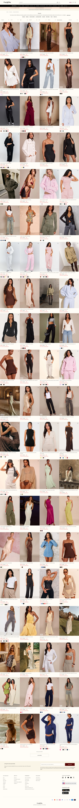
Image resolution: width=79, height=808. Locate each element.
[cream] (25, 57)
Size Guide (4, 780)
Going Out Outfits (32, 16)
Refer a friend (38, 780)
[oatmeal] (64, 384)
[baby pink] (1, 94)
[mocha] (1, 131)
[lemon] (2, 456)
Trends (52, 16)
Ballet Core (55, 16)
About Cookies (27, 780)
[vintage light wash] (42, 94)
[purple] (42, 603)
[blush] (20, 131)
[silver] (20, 494)
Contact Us (15, 783)
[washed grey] (2, 240)
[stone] (43, 603)
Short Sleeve (48, 16)
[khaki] (1, 204)
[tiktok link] (71, 777)
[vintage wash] (1, 240)
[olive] (5, 167)
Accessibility (27, 783)
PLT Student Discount (17, 779)
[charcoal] (20, 93)
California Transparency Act (29, 787)
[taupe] (5, 456)
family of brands (72, 767)
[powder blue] (60, 348)
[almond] (46, 603)
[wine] (22, 57)
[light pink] (26, 93)
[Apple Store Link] (65, 793)
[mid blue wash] (4, 240)
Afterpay (4, 783)
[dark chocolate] (5, 604)
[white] (2, 94)
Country (63, 780)
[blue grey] (22, 131)
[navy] (63, 384)
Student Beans (5, 789)
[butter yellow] (2, 384)
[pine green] (1, 167)
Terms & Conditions (28, 777)
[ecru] (40, 567)
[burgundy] (25, 131)
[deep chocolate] (60, 131)
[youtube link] (68, 777)
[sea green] (63, 131)
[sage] (47, 603)
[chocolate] (40, 94)
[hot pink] (40, 748)
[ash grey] (23, 93)
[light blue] (4, 456)
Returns (4, 779)
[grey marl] (61, 131)
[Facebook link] (65, 777)
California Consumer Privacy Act (29, 789)
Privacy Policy (27, 779)
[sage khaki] (22, 93)
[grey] (44, 748)
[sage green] (1, 604)
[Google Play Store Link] (65, 790)
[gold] (22, 494)
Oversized (43, 16)
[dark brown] (2, 204)
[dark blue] (23, 167)
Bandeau (27, 16)
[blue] (63, 457)
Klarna (4, 786)
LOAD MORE (39, 755)
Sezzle (4, 787)
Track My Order (38, 779)
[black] (23, 57)
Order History (38, 777)
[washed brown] (61, 712)
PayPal (4, 784)
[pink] (20, 57)
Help (3, 777)
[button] (70, 2)
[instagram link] (62, 777)
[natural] (1, 748)
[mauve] (2, 167)
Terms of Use (27, 786)
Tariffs (26, 784)
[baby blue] (22, 603)
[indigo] (43, 567)
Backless (23, 16)
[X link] (73, 777)
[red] (44, 603)
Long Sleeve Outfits (38, 16)
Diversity (15, 780)
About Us (15, 777)
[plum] (4, 167)
